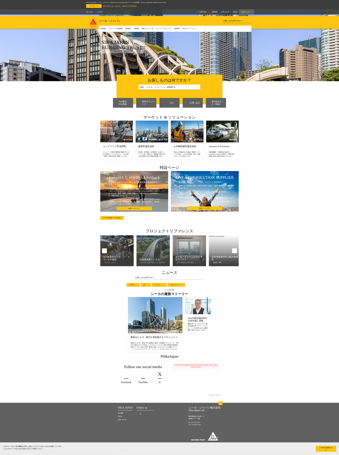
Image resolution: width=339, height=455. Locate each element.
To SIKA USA (94, 6)
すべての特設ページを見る (112, 218)
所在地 (120, 416)
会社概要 (121, 413)
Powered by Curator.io (214, 395)
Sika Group (89, 12)
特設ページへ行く (134, 208)
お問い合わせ (122, 419)
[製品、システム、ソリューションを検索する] (198, 87)
